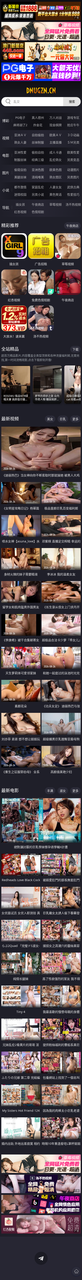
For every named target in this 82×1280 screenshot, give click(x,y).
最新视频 (10, 419)
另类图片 (73, 177)
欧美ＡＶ (55, 135)
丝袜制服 (38, 142)
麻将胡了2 (20, 125)
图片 (5, 172)
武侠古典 (73, 187)
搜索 (72, 101)
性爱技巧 (73, 194)
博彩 (5, 120)
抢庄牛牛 (73, 125)
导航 (5, 207)
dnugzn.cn (41, 90)
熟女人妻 (20, 142)
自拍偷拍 (38, 135)
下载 (75, 349)
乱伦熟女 (55, 160)
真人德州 (38, 118)
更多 (75, 419)
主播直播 (55, 142)
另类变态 (73, 160)
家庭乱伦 (38, 187)
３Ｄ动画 (73, 135)
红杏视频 (20, 212)
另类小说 (38, 194)
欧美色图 (55, 170)
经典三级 (38, 160)
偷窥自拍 (20, 170)
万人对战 (55, 118)
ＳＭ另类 (73, 142)
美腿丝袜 (20, 177)
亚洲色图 (38, 170)
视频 (5, 138)
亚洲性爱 (20, 152)
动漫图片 (73, 170)
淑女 (63, 791)
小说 (5, 190)
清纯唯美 (38, 177)
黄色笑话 (55, 194)
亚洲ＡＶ (20, 135)
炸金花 (37, 125)
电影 (5, 155)
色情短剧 (38, 212)
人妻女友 (55, 187)
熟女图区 (55, 177)
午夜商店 (38, 204)
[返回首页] (76, 1271)
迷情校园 (20, 194)
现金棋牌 (55, 125)
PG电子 (20, 118)
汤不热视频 (73, 204)
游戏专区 (73, 118)
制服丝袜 (20, 160)
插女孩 (20, 204)
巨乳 (63, 419)
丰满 (50, 791)
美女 (50, 419)
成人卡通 (55, 152)
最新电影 (10, 790)
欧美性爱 (73, 152)
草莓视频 (55, 204)
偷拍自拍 (38, 152)
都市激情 (20, 187)
